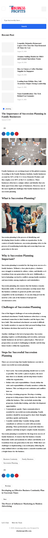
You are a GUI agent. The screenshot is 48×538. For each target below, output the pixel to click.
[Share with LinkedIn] (12, 134)
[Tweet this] (8, 134)
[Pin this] (17, 134)
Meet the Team (17, 523)
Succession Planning (10, 463)
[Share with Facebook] (3, 134)
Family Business (27, 459)
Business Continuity (10, 459)
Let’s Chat (5, 523)
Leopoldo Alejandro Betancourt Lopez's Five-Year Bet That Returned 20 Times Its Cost (31, 45)
